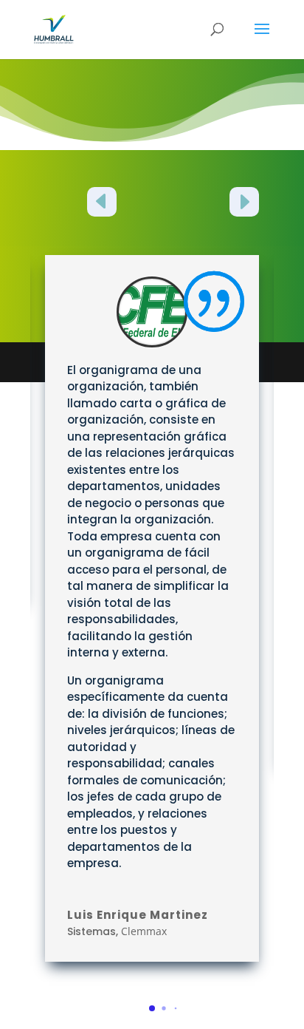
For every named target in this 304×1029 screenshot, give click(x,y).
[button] (102, 204)
